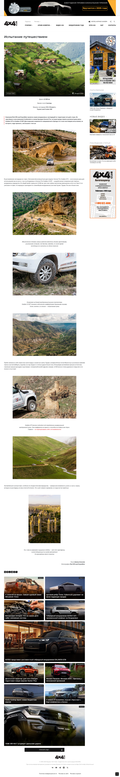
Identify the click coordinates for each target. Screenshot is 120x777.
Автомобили (80, 664)
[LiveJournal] (16, 572)
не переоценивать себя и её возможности (48, 429)
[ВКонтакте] (5, 572)
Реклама (36, 21)
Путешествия (10, 93)
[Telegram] (12, 572)
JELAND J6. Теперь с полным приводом (101, 134)
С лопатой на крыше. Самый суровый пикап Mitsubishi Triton (102, 161)
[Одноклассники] (7, 572)
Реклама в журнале (75, 773)
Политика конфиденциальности (48, 773)
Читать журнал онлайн (98, 21)
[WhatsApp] (14, 572)
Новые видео (98, 117)
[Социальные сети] (110, 21)
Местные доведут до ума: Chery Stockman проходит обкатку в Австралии (102, 109)
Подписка (28, 21)
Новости (41, 578)
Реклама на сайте (63, 773)
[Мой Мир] (10, 572)
